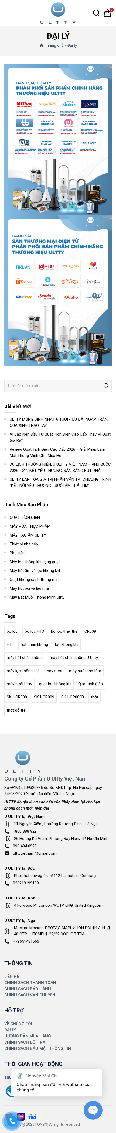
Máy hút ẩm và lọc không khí (35, 570)
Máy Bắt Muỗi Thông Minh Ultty (37, 597)
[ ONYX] (41, 1124)
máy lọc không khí (23, 670)
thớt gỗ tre (16, 710)
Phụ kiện (17, 553)
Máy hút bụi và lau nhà (29, 588)
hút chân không (34, 644)
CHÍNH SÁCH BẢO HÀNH (27, 988)
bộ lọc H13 (34, 631)
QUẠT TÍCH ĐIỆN (25, 517)
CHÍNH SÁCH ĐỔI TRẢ (24, 1042)
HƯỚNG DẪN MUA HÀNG (27, 1036)
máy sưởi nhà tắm (85, 670)
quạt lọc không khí (55, 684)
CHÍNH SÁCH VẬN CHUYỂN (29, 995)
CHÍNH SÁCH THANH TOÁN (30, 982)
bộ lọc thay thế (64, 631)
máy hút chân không (25, 657)
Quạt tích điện (90, 684)
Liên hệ (11, 976)
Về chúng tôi (18, 1023)
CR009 (90, 631)
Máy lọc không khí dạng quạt (35, 561)
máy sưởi (54, 670)
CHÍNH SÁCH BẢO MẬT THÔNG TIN (37, 1048)
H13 (10, 644)
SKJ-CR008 (17, 697)
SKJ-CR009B (72, 697)
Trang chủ (55, 45)
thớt (94, 697)
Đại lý (72, 45)
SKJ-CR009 (44, 697)
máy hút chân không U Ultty (74, 657)
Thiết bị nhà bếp (24, 544)
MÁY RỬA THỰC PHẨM (30, 526)
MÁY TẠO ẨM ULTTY (28, 535)
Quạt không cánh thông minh (35, 579)
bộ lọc (12, 631)
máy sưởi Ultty (19, 684)
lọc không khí (66, 644)
